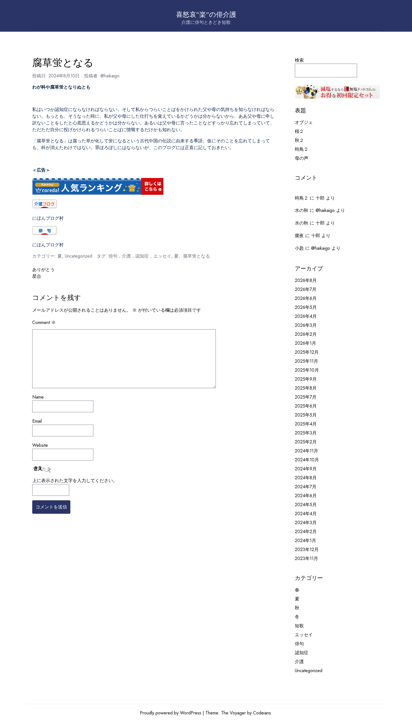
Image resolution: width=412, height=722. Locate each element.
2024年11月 (306, 451)
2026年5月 (306, 307)
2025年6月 (306, 406)
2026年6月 (306, 298)
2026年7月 (305, 289)
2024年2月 (306, 531)
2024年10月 (307, 460)
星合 (36, 276)
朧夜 (299, 235)
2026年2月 (306, 334)
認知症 (301, 652)
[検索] (370, 70)
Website (40, 445)
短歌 (299, 626)
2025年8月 (306, 388)
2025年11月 (306, 361)
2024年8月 (306, 478)
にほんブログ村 (48, 218)
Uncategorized (78, 256)
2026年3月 (306, 325)
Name (38, 397)
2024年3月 (306, 522)
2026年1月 (305, 343)
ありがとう (43, 269)
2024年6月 (306, 495)
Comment (44, 322)
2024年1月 (305, 540)
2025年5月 (306, 415)
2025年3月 (306, 433)
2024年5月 (306, 504)
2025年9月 (306, 379)
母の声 (301, 158)
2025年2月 (306, 442)
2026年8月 (306, 280)
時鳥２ (301, 149)
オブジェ (304, 122)
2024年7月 (305, 486)
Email (37, 421)
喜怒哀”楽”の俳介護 (206, 14)
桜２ (299, 131)
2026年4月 (306, 316)
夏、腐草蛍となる (192, 256)
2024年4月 (306, 513)
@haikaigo (109, 76)
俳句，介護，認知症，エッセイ (139, 256)
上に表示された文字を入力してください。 (74, 480)
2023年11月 (306, 558)
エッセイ (304, 634)
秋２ (299, 140)
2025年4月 (306, 424)
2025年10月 (307, 370)
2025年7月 (305, 397)
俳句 (299, 643)
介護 (299, 661)
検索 (299, 60)
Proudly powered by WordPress (170, 713)
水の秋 (301, 210)
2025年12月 (307, 352)
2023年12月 (307, 549)
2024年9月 (306, 469)
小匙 (299, 248)
